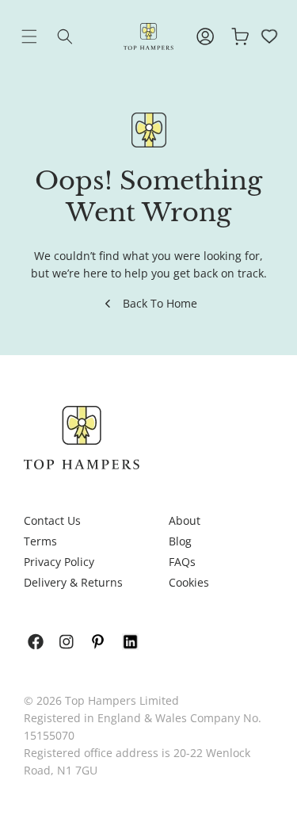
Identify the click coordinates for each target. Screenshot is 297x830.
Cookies (189, 582)
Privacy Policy (59, 561)
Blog (180, 541)
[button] (41, 36)
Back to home (160, 303)
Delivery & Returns (73, 582)
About (184, 520)
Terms (40, 541)
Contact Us (52, 520)
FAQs (182, 561)
